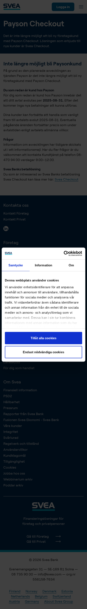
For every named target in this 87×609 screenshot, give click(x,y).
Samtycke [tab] (15, 265)
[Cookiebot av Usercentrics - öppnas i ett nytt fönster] (63, 253)
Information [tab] (43, 265)
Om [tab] (71, 265)
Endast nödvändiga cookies (43, 352)
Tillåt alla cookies (43, 338)
